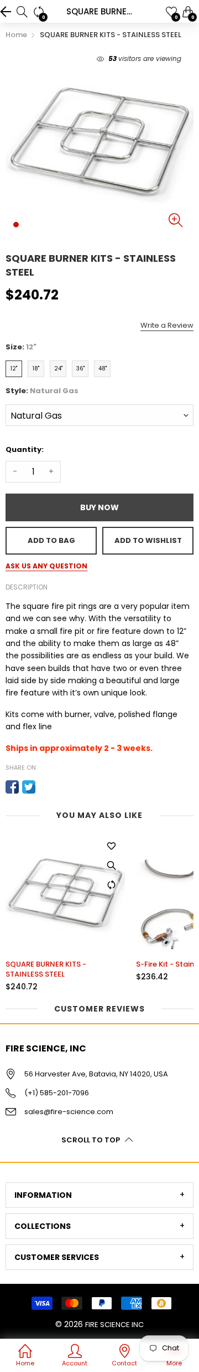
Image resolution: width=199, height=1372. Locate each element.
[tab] (99, 1195)
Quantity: (25, 449)
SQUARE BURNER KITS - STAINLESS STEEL (46, 969)
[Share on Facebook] (12, 787)
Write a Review (166, 325)
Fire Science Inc (114, 1324)
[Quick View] (111, 865)
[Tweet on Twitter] (28, 787)
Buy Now (99, 507)
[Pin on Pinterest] (45, 787)
